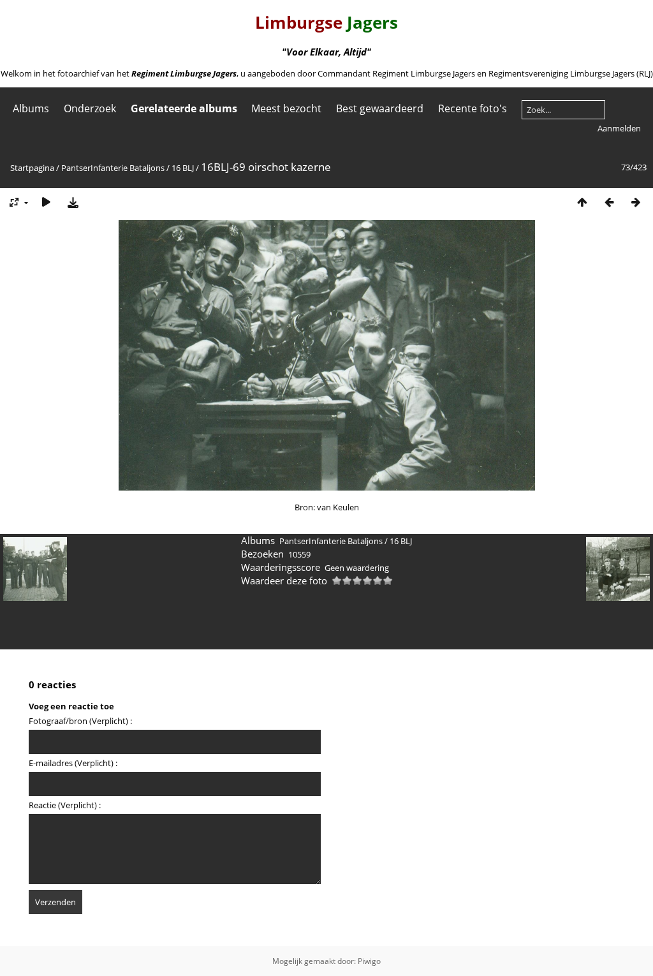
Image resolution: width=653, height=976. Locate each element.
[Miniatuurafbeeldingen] (582, 202)
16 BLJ (183, 168)
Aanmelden (619, 128)
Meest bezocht (286, 108)
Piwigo (369, 961)
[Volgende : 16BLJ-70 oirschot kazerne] (635, 202)
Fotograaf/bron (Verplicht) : (80, 721)
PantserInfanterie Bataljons (113, 168)
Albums (31, 108)
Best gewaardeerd (379, 108)
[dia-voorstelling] (46, 202)
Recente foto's (472, 108)
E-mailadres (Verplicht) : (73, 763)
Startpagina (32, 168)
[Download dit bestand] (72, 202)
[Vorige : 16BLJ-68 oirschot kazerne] (609, 202)
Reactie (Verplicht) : (65, 805)
